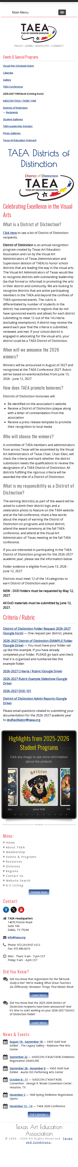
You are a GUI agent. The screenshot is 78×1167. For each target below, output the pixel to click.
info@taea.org (17, 937)
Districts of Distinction (15, 107)
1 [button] (15, 814)
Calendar (8, 72)
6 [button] (44, 814)
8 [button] (55, 814)
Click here (10, 233)
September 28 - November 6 (27, 1068)
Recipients (12, 112)
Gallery (7, 80)
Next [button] (73, 789)
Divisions (13, 866)
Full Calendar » (39, 1114)
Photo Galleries (12, 133)
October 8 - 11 (19, 1079)
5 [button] (38, 814)
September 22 (18, 1057)
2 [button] (21, 814)
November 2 (17, 1094)
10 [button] (66, 814)
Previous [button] (5, 789)
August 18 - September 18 (26, 1041)
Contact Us (15, 876)
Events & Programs (21, 857)
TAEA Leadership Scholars (18, 126)
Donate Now (39, 892)
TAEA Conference (13, 86)
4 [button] (32, 814)
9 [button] (61, 814)
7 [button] (49, 814)
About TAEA (15, 847)
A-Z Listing (14, 885)
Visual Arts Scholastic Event (18, 65)
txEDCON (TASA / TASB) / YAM (19, 100)
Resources (14, 861)
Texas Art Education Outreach (20, 140)
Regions (12, 871)
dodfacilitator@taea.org (23, 720)
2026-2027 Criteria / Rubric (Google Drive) (32, 671)
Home (10, 842)
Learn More (39, 995)
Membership (15, 852)
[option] (39, 789)
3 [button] (27, 814)
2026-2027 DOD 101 (17, 691)
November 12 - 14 (21, 1106)
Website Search (18, 880)
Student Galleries (13, 119)
